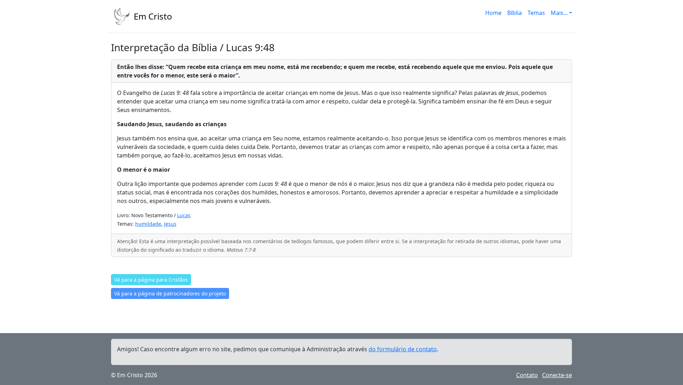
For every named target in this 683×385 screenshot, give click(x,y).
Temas (536, 13)
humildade (148, 223)
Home (493, 13)
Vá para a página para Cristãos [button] (151, 279)
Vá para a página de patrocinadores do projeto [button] (170, 293)
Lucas (184, 215)
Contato (527, 375)
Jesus (170, 223)
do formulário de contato (403, 349)
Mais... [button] (559, 13)
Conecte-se (557, 375)
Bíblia (514, 13)
